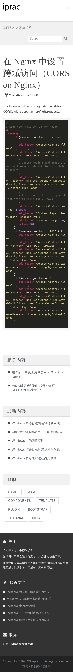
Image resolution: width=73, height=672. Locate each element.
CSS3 (31, 492)
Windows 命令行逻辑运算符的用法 (36, 423)
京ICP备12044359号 (36, 666)
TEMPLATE (47, 500)
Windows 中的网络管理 (28, 440)
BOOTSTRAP (37, 509)
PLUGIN (14, 509)
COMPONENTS (19, 500)
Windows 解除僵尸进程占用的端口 (36, 458)
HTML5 (13, 492)
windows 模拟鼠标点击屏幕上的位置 (37, 432)
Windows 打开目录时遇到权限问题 (36, 449)
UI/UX (36, 518)
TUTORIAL (16, 518)
